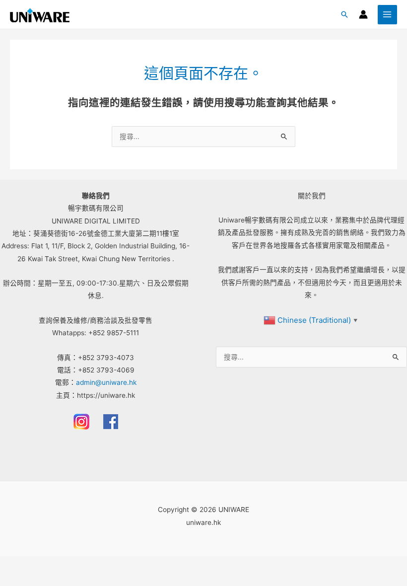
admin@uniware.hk (106, 382)
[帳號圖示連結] (363, 14)
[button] (344, 14)
